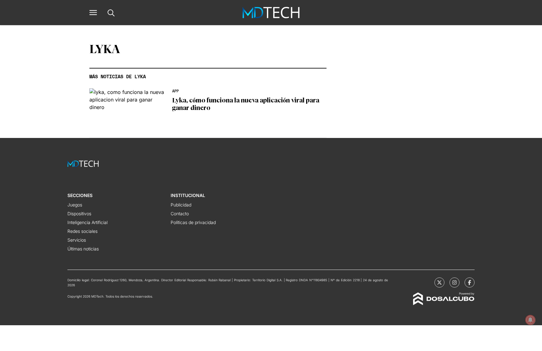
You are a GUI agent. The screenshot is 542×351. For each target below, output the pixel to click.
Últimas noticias (83, 248)
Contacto (180, 213)
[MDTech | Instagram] (454, 282)
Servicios (76, 240)
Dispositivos (79, 213)
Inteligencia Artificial (87, 222)
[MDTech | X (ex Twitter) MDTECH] (439, 282)
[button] (93, 12)
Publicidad (181, 204)
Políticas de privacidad (193, 222)
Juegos (74, 204)
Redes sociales (82, 231)
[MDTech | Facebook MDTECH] (469, 282)
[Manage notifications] (530, 320)
